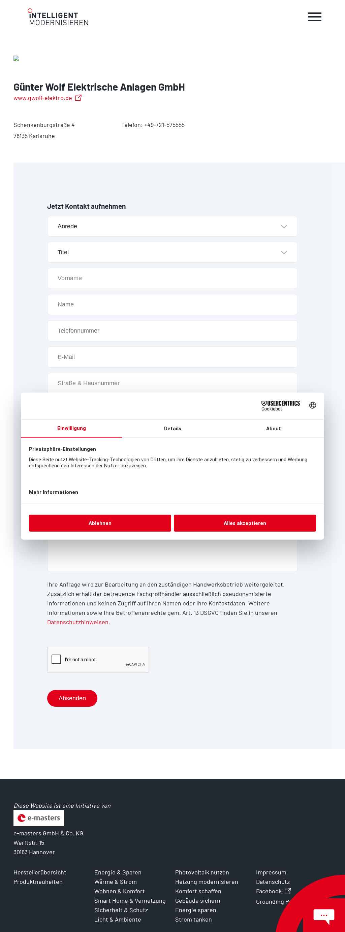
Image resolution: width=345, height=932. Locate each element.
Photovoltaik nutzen (202, 872)
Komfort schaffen (198, 891)
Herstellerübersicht (39, 872)
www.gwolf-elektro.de (42, 97)
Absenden (72, 698)
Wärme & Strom (115, 881)
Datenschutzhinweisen (77, 622)
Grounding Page (277, 901)
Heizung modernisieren (206, 881)
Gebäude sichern (197, 900)
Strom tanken (193, 919)
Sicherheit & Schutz (121, 909)
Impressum (271, 872)
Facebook (269, 891)
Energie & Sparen (118, 872)
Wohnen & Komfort (119, 891)
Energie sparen (195, 909)
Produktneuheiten (38, 881)
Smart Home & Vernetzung (130, 900)
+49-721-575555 (164, 124)
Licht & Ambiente (117, 919)
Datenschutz (273, 881)
